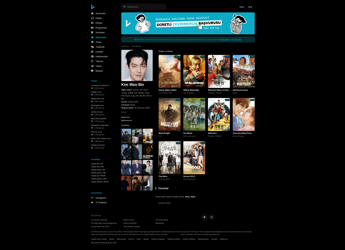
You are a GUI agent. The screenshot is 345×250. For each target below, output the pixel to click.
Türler (99, 42)
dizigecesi (224, 239)
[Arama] (125, 7)
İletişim (99, 70)
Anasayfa (100, 13)
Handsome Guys (240, 90)
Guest (235, 93)
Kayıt (242, 7)
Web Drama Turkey (98, 243)
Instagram (101, 197)
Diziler (99, 18)
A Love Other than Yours (100, 226)
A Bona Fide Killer (130, 223)
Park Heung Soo (189, 179)
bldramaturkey (203, 239)
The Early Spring (162, 220)
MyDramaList (126, 120)
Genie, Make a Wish (168, 90)
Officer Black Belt (191, 90)
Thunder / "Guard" (215, 93)
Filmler (99, 23)
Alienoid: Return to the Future (218, 90)
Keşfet (111, 239)
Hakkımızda (102, 56)
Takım (99, 66)
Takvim (99, 61)
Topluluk (100, 47)
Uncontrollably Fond (242, 133)
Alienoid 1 (212, 133)
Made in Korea (128, 220)
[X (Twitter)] (204, 217)
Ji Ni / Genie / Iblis (165, 93)
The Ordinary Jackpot (131, 226)
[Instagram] (212, 217)
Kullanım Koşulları (158, 239)
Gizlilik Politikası (189, 239)
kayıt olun (237, 40)
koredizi (214, 239)
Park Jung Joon (189, 136)
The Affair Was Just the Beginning (103, 223)
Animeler (100, 32)
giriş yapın (224, 40)
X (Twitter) (101, 202)
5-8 (160, 136)
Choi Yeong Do (164, 179)
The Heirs (163, 176)
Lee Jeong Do (188, 93)
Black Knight (164, 133)
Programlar (101, 27)
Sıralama (164, 203)
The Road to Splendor (99, 220)
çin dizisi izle (236, 234)
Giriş (250, 7)
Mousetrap (160, 223)
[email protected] (174, 234)
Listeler (99, 51)
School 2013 (189, 176)
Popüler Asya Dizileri (99, 239)
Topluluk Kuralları (173, 239)
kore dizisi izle (225, 234)
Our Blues (187, 133)
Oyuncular (101, 37)
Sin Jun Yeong (238, 136)
